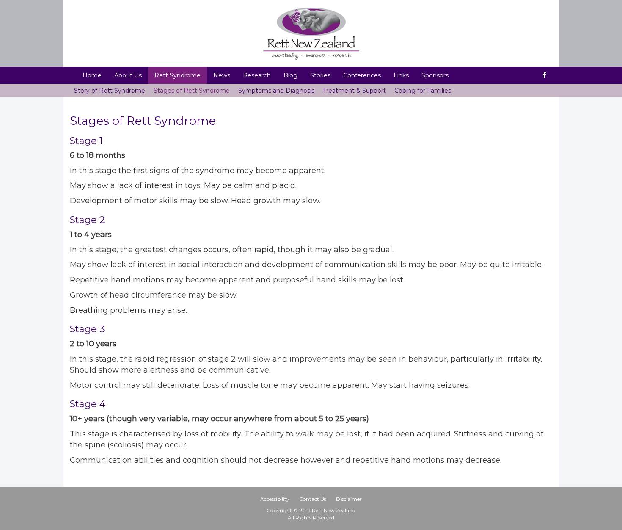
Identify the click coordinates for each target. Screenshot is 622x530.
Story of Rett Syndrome (109, 90)
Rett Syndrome (177, 75)
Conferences (362, 75)
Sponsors (435, 75)
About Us (128, 75)
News (221, 75)
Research (257, 75)
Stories (320, 75)
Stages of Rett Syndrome (192, 90)
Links (401, 75)
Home (92, 75)
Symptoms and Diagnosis (276, 90)
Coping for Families (422, 90)
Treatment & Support (354, 90)
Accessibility (274, 499)
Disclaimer (349, 499)
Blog (290, 75)
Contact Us (312, 499)
